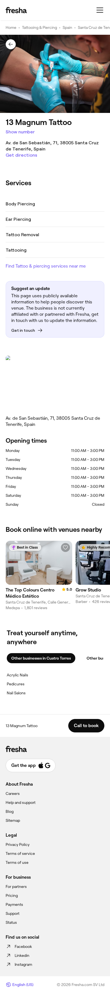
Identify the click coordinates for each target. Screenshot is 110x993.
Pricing (12, 895)
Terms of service (20, 853)
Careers (13, 793)
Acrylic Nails (17, 675)
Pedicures (16, 684)
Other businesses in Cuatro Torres (41, 658)
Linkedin (22, 955)
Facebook (23, 946)
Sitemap (13, 820)
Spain (67, 27)
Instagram (23, 964)
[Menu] (99, 10)
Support (12, 913)
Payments (14, 904)
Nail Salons (16, 693)
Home (11, 27)
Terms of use (17, 862)
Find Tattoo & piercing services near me (46, 266)
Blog (10, 811)
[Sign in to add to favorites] (65, 547)
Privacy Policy (18, 844)
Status (11, 922)
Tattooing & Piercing (39, 27)
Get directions (21, 155)
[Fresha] (16, 10)
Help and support (21, 802)
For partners (16, 886)
